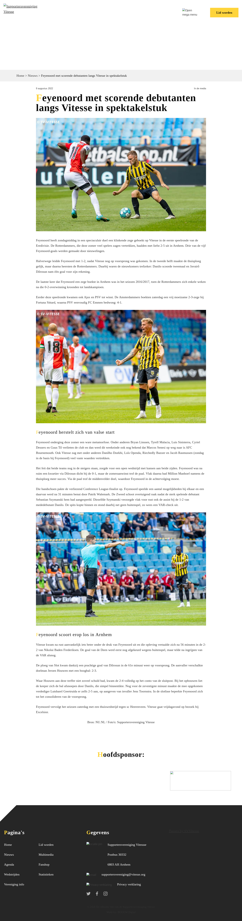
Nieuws (71, 9)
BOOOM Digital (126, 912)
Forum (144, 9)
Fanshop (44, 864)
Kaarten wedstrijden (67, 15)
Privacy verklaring (129, 884)
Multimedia (46, 854)
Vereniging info (121, 9)
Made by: (111, 912)
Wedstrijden (92, 9)
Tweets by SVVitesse (184, 831)
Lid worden (224, 12)
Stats (158, 9)
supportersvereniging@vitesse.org (123, 874)
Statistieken (46, 874)
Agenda (9, 864)
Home (55, 9)
